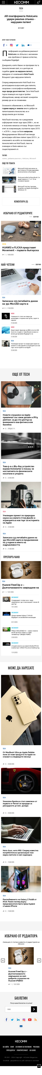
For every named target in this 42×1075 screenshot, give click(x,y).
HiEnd (12, 313)
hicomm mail (21, 1026)
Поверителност (22, 1050)
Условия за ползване (24, 1047)
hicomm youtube (29, 1019)
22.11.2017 (21, 28)
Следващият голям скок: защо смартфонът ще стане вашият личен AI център (25, 602)
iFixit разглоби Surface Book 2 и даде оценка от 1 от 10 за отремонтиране (29, 179)
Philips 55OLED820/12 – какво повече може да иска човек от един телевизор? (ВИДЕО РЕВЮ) (24, 632)
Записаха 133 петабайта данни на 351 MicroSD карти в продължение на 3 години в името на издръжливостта (20, 305)
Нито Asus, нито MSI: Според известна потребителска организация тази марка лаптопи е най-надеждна (20, 852)
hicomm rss (35, 1019)
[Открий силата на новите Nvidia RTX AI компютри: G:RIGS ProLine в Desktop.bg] (6, 644)
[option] (21, 318)
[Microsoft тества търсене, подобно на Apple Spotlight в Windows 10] (9, 189)
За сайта (6, 1047)
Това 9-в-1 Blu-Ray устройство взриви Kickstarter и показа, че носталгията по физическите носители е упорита (18, 470)
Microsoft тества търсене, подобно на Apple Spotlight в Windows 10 (28, 188)
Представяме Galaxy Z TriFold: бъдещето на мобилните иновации (23, 616)
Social (4, 244)
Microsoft (32, 158)
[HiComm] (21, 2)
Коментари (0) (21, 201)
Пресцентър (10, 1050)
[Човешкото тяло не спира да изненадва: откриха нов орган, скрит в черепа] (6, 317)
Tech (21, 8)
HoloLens (25, 158)
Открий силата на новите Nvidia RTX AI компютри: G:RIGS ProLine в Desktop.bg (25, 647)
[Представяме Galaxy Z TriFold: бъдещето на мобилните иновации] (6, 614)
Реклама (36, 1047)
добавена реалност (14, 158)
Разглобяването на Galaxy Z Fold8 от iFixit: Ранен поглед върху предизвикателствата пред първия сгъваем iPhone (20, 902)
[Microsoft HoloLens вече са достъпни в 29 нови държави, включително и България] (9, 171)
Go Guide (33, 1050)
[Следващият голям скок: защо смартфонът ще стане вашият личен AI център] (6, 599)
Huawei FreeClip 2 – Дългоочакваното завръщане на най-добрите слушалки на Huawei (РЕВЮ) (20, 589)
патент (4, 158)
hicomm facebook (6, 1019)
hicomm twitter (12, 1019)
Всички (36, 217)
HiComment (14, 597)
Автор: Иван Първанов (8, 40)
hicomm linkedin (18, 1019)
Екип (12, 1047)
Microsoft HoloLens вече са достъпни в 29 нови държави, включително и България (28, 170)
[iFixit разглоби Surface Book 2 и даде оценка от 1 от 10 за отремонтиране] (9, 180)
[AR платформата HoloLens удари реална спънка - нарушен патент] (12, 45)
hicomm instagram (23, 1019)
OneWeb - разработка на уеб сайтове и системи (21, 1060)
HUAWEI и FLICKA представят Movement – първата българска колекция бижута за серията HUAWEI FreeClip (20, 251)
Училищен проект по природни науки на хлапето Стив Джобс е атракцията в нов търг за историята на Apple (25, 345)
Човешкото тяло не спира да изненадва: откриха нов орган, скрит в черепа (25, 318)
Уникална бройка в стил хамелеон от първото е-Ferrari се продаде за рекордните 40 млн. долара (20, 803)
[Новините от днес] (38, 2)
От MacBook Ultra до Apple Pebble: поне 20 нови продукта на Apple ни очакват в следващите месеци (19, 754)
